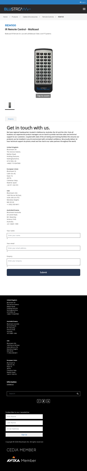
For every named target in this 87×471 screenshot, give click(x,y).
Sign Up (24, 435)
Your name (11, 231)
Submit (43, 272)
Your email (10, 243)
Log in (84, 2)
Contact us (10, 384)
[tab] (10, 119)
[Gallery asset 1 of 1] (10, 105)
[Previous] (8, 70)
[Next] (78, 70)
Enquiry (10, 119)
